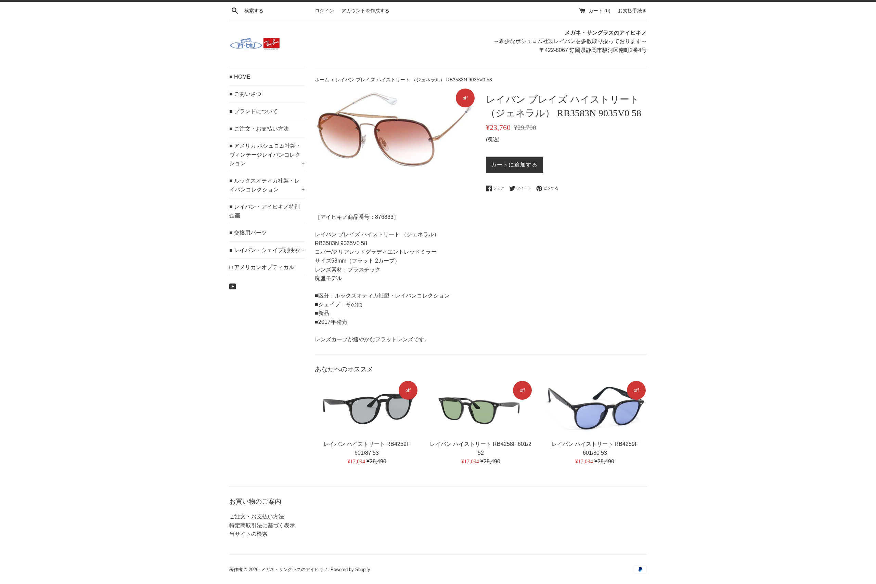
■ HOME (239, 77)
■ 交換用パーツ (248, 233)
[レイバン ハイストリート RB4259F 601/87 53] (366, 408)
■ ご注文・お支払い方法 (259, 129)
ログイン (324, 10)
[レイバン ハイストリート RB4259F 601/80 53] (595, 408)
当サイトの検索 (248, 534)
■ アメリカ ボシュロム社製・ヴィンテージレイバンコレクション (267, 154)
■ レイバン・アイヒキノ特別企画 (264, 211)
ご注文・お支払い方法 (256, 516)
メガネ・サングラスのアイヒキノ (294, 569)
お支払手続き (632, 10)
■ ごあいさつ (245, 94)
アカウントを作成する (365, 10)
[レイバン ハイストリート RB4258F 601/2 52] (480, 408)
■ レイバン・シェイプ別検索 (267, 250)
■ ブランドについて (253, 111)
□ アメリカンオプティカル (261, 267)
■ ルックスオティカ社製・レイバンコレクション (267, 185)
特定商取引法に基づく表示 (262, 525)
